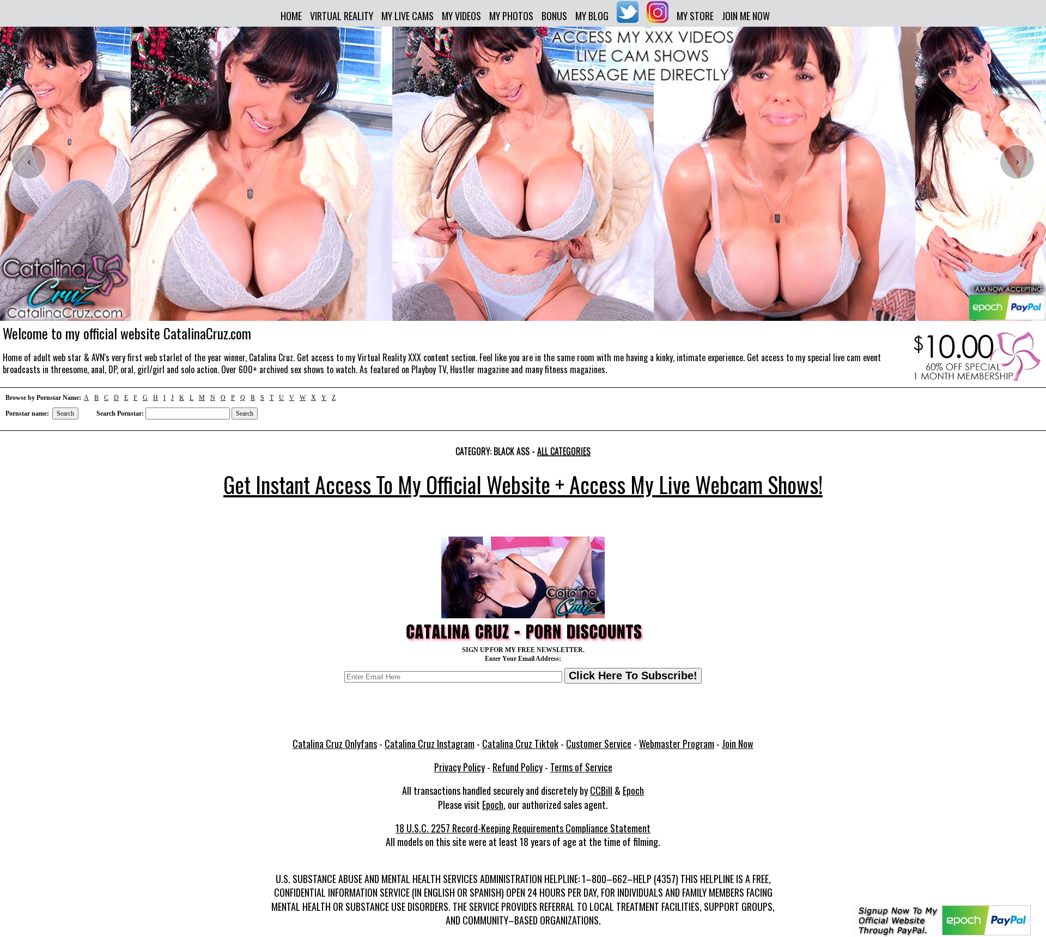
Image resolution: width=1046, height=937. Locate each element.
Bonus (554, 16)
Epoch (633, 790)
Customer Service (598, 744)
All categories (564, 451)
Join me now (746, 16)
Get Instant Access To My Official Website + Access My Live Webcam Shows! (523, 484)
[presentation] (28, 161)
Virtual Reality (341, 16)
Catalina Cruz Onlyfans (335, 744)
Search (65, 413)
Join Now (737, 744)
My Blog (592, 16)
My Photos (511, 16)
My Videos (461, 16)
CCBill (601, 790)
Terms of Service (581, 767)
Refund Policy (517, 767)
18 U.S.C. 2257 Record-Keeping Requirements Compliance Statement (523, 828)
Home (291, 16)
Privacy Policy (459, 767)
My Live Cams (407, 16)
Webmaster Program (676, 744)
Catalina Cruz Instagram (430, 744)
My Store (695, 16)
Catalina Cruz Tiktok (520, 744)
